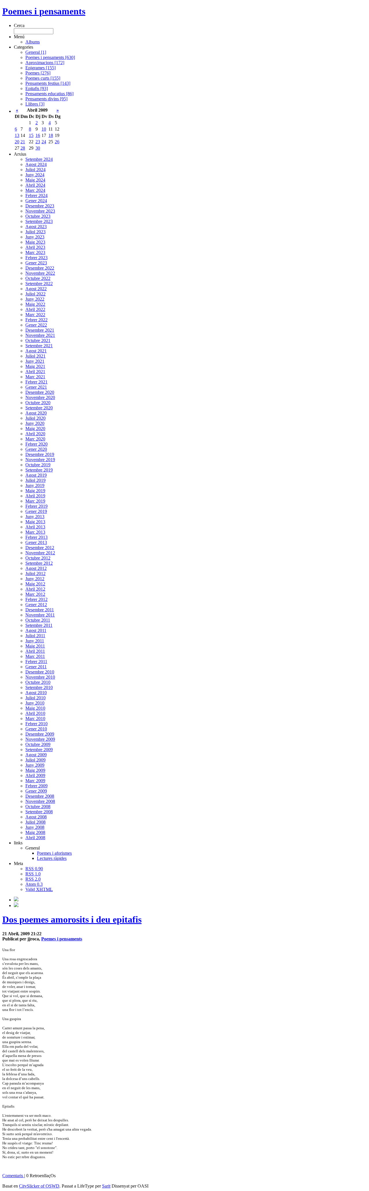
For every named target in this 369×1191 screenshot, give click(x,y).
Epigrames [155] (40, 67)
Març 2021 (35, 376)
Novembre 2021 (40, 335)
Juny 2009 (34, 765)
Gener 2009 (36, 791)
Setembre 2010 (39, 687)
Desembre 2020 (39, 392)
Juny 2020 (34, 423)
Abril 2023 (35, 247)
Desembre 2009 (39, 734)
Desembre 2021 (39, 330)
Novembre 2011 (40, 614)
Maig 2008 (35, 832)
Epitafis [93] (36, 88)
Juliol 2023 (35, 231)
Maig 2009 (35, 770)
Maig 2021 (35, 366)
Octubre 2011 (37, 620)
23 (37, 141)
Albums (32, 41)
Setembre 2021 (39, 345)
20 (17, 141)
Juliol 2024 (35, 169)
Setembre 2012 (39, 563)
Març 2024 (35, 190)
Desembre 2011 (39, 609)
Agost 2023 (36, 226)
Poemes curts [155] (42, 78)
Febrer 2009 (36, 785)
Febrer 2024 (36, 195)
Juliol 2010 (35, 697)
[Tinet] (16, 905)
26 (57, 141)
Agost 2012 (36, 568)
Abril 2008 (35, 837)
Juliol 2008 (35, 822)
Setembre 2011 (38, 625)
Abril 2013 (35, 526)
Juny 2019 (34, 485)
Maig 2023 (35, 242)
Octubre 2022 (37, 278)
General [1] (35, 52)
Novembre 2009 (40, 739)
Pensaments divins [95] (46, 98)
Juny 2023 (34, 236)
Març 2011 (35, 656)
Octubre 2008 (37, 806)
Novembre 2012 (40, 552)
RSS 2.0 (33, 879)
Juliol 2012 (35, 573)
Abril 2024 (35, 185)
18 (50, 135)
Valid (39, 889)
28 (22, 148)
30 (37, 148)
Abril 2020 (35, 433)
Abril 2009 (35, 775)
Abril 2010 (35, 713)
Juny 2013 (34, 516)
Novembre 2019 (40, 459)
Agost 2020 (36, 413)
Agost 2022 (36, 288)
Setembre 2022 (39, 283)
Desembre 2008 (39, 796)
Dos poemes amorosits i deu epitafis (72, 919)
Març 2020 (35, 438)
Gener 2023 (36, 262)
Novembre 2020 (40, 397)
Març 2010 (35, 718)
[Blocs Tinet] (16, 899)
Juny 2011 (34, 640)
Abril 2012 (35, 589)
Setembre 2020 (39, 407)
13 (17, 135)
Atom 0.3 (34, 884)
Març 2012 (35, 594)
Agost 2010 (36, 692)
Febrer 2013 (36, 537)
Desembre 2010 (39, 671)
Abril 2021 (35, 371)
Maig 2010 (35, 708)
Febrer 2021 (36, 381)
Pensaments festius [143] (47, 83)
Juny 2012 (34, 578)
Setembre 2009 (39, 749)
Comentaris (13, 1175)
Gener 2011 (36, 666)
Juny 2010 (34, 703)
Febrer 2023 (36, 257)
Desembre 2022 (39, 268)
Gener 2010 (36, 728)
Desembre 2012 (39, 547)
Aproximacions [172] (44, 62)
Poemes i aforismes (54, 853)
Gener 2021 (36, 387)
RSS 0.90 (34, 868)
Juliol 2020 (35, 418)
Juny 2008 (34, 827)
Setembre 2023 (39, 221)
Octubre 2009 (37, 744)
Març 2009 (35, 780)
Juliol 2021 (35, 356)
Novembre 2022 (40, 273)
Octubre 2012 (37, 558)
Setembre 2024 (39, 159)
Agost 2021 (36, 350)
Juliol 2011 (35, 635)
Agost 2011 (35, 630)
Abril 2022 (35, 309)
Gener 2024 (36, 200)
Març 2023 (35, 252)
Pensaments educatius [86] (49, 93)
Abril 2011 (35, 651)
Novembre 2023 (40, 211)
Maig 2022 (35, 304)
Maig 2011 (35, 646)
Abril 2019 (35, 495)
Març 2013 (35, 532)
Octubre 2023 (37, 216)
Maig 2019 (35, 490)
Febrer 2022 (36, 319)
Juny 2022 (34, 299)
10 (44, 129)
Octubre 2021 (37, 340)
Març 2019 (35, 501)
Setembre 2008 (39, 811)
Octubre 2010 (37, 682)
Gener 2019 (36, 511)
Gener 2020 (36, 449)
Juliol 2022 (35, 293)
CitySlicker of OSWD (39, 1186)
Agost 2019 (36, 475)
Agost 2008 (36, 816)
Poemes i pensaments (43, 11)
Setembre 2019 (39, 469)
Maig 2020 (35, 428)
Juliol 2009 (35, 759)
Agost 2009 (36, 754)
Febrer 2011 (36, 661)
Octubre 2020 (37, 402)
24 (44, 141)
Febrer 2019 (36, 506)
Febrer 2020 (36, 444)
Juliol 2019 (35, 480)
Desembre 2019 (39, 454)
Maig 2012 (35, 583)
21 (22, 141)
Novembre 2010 (40, 677)
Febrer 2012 (36, 599)
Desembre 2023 (39, 205)
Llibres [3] (34, 104)
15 (31, 135)
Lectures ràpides (52, 858)
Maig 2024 (35, 179)
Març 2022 (35, 314)
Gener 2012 (36, 604)
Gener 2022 (36, 324)
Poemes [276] (37, 72)
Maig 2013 (35, 521)
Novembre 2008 (40, 801)
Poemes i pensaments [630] (50, 57)
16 (37, 135)
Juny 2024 (34, 174)
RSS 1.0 (33, 873)
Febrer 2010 (36, 723)
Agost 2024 (36, 164)
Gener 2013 (36, 542)
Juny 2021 (34, 361)
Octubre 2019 (37, 464)
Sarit (106, 1186)
